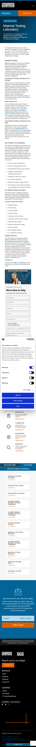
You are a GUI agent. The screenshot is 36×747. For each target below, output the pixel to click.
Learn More (11, 479)
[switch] (31, 372)
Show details (27, 390)
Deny (18, 406)
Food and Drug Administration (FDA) (15, 111)
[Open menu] (33, 6)
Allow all (18, 395)
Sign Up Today (18, 625)
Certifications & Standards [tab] (18, 469)
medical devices (20, 128)
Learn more (19, 419)
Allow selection (18, 400)
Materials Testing (10, 21)
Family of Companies (18, 262)
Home (4, 674)
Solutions (6, 13)
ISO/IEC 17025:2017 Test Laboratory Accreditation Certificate (16, 240)
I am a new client (12, 323)
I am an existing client (14, 325)
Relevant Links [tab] (10, 465)
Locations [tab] (28, 465)
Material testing (10, 63)
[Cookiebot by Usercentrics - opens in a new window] (26, 339)
